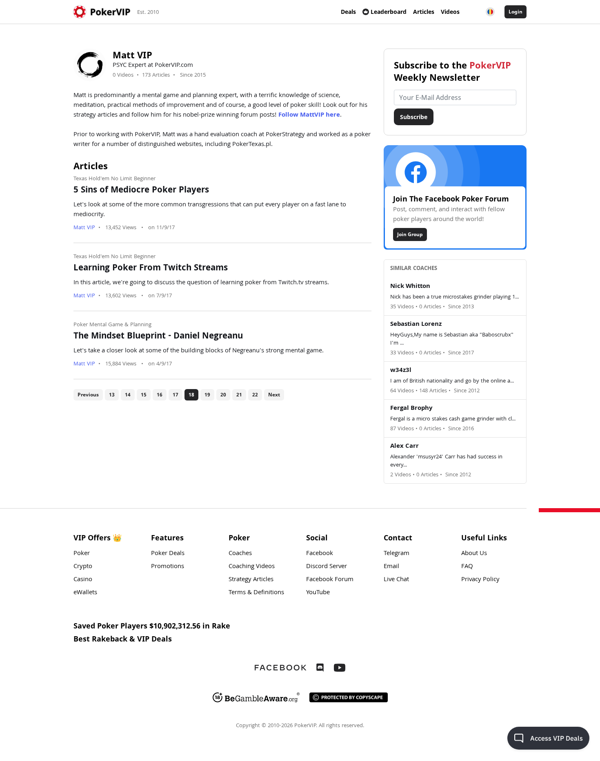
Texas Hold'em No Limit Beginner (114, 179)
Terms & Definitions (256, 593)
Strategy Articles (251, 580)
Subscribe (413, 117)
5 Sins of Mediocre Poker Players (141, 191)
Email (391, 567)
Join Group (410, 234)
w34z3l (400, 370)
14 (128, 394)
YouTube (318, 593)
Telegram (396, 554)
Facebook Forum (329, 580)
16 (159, 394)
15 (144, 394)
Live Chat (396, 580)
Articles (423, 11)
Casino (82, 580)
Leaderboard (389, 11)
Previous (88, 394)
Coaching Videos (252, 567)
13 (112, 394)
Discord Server (326, 567)
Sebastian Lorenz (416, 324)
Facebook (319, 554)
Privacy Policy (480, 580)
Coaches (240, 554)
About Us (474, 554)
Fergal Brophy (411, 408)
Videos (450, 11)
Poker (81, 554)
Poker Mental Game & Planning (112, 325)
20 (223, 394)
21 (239, 394)
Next (274, 394)
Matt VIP (84, 227)
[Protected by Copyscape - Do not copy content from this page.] (348, 697)
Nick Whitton (410, 286)
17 (175, 394)
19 (207, 394)
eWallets (85, 593)
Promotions (167, 567)
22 (255, 394)
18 (191, 394)
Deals (348, 11)
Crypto (82, 567)
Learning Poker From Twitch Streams (150, 269)
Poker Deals (167, 554)
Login (515, 11)
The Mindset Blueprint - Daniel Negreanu (158, 337)
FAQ (467, 567)
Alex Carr (404, 446)
